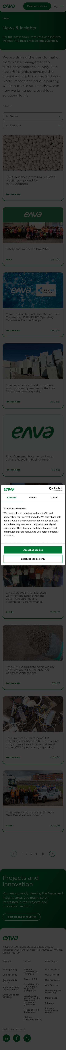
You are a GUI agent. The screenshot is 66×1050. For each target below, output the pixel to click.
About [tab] (54, 497)
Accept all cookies (33, 550)
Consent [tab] (11, 497)
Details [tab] (33, 497)
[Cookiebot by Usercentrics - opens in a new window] (49, 489)
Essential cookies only (33, 559)
